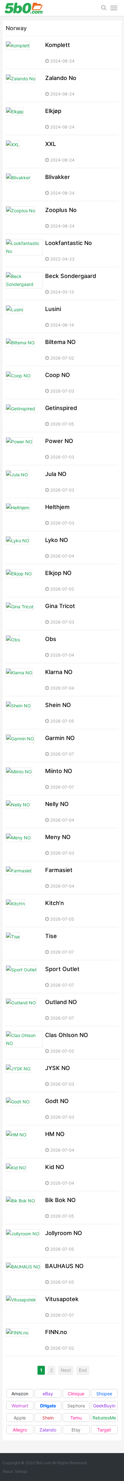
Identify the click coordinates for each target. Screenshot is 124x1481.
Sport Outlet (62, 969)
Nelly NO (57, 804)
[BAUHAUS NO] (24, 1273)
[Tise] (24, 943)
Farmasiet (58, 870)
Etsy (76, 1429)
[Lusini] (24, 316)
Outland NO (61, 1002)
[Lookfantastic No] (24, 250)
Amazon (19, 1393)
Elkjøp (53, 111)
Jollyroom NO (63, 1233)
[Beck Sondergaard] (24, 283)
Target (104, 1429)
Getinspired (61, 408)
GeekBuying (104, 1406)
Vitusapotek (62, 1299)
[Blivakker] (24, 184)
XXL (50, 144)
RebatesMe (104, 1417)
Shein (48, 1417)
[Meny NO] (24, 844)
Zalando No (60, 78)
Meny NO (58, 837)
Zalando (47, 1429)
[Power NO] (24, 448)
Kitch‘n (54, 903)
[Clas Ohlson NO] (24, 1042)
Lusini (53, 309)
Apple (20, 1417)
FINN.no (56, 1332)
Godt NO (57, 1101)
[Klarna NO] (24, 679)
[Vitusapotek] (24, 1306)
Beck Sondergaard (70, 276)
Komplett (57, 45)
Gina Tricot (60, 606)
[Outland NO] (24, 1009)
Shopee (104, 1393)
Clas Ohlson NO (66, 1035)
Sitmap (21, 1471)
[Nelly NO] (24, 811)
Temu (76, 1417)
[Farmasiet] (24, 877)
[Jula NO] (24, 481)
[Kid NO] (24, 1174)
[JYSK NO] (24, 1075)
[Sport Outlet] (24, 976)
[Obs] (24, 646)
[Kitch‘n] (24, 910)
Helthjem (57, 507)
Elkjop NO (58, 573)
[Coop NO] (24, 382)
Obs (50, 639)
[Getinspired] (24, 415)
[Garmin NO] (24, 745)
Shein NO (58, 705)
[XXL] (24, 151)
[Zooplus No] (24, 217)
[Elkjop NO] (24, 580)
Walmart (19, 1405)
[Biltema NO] (24, 349)
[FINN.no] (24, 1339)
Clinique (76, 1393)
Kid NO (54, 1167)
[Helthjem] (24, 514)
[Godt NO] (24, 1108)
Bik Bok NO (60, 1200)
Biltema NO (60, 342)
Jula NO (55, 474)
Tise (51, 936)
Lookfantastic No (68, 243)
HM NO (55, 1134)
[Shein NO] (24, 712)
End (83, 1370)
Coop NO (57, 375)
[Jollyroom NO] (24, 1240)
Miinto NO (58, 771)
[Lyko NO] (24, 547)
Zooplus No (61, 210)
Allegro (20, 1429)
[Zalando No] (24, 85)
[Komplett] (24, 52)
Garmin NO (60, 738)
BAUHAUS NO (64, 1266)
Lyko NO (56, 540)
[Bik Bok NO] (24, 1207)
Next (66, 1370)
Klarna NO (58, 672)
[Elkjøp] (24, 118)
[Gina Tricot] (24, 613)
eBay (48, 1393)
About (8, 1471)
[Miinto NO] (24, 778)
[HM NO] (24, 1141)
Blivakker (57, 177)
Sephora (76, 1405)
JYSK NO (57, 1068)
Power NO (59, 441)
